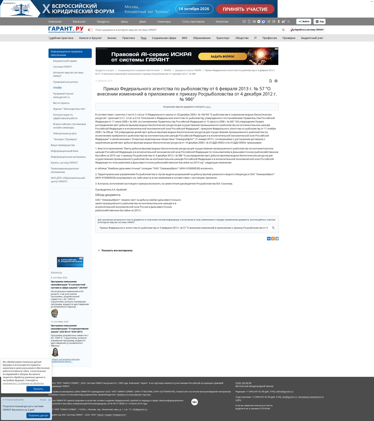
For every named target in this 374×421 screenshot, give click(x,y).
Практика (128, 38)
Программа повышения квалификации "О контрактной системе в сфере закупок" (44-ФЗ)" (69, 284)
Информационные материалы (68, 156)
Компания (55, 21)
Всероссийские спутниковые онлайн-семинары (69, 125)
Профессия (270, 38)
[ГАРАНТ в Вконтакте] (254, 21)
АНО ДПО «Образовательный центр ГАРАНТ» (68, 179)
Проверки (289, 38)
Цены (124, 21)
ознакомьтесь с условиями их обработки (23, 383)
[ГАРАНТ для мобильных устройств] (249, 21)
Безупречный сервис (65, 60)
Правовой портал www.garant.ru (63, 95)
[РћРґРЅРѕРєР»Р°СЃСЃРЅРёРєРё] (273, 238)
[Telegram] (277, 238)
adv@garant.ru (289, 397)
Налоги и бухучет (90, 38)
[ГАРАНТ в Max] (264, 21)
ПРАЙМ (57, 87)
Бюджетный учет (312, 38)
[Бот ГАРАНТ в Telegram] (274, 21)
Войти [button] (306, 21)
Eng (322, 21)
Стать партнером (193, 21)
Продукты (103, 21)
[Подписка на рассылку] (244, 21)
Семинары (164, 21)
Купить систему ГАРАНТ (64, 162)
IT (255, 38)
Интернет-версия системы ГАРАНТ (68, 74)
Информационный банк (64, 151)
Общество (242, 38)
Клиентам (222, 21)
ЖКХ (184, 38)
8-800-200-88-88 (243, 383)
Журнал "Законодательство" (69, 108)
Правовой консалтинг (65, 82)
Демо (142, 21)
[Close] (49, 399)
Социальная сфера (164, 38)
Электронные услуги (64, 133)
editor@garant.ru (284, 391)
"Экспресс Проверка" (65, 139)
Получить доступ (38, 415)
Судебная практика (61, 38)
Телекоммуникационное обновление (65, 170)
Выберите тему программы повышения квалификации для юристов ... (65, 360)
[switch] (90, 30)
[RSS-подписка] (288, 21)
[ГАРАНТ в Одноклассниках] (278, 21)
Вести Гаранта (61, 103)
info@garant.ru (139, 409)
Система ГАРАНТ (62, 66)
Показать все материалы (117, 250)
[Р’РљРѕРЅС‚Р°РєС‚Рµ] (269, 238)
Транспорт (223, 38)
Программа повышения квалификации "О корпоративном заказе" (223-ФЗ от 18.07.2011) (70, 328)
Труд (143, 38)
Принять (38, 388)
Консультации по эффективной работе (65, 116)
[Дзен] (258, 21)
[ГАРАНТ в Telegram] (269, 21)
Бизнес (112, 38)
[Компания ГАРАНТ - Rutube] (283, 21)
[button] (307, 30)
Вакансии (79, 21)
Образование (202, 38)
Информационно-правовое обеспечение (66, 53)
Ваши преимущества (63, 145)
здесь (208, 106)
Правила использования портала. (134, 394)
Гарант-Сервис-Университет (111, 414)
